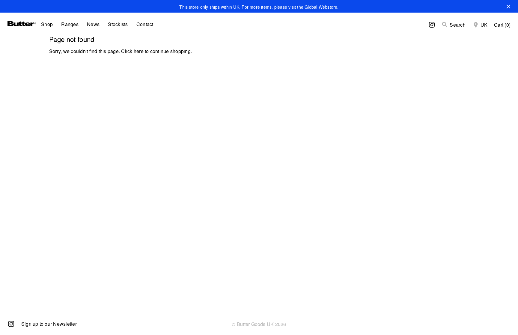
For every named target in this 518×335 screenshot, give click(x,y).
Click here (132, 51)
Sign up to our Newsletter (49, 323)
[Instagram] (11, 323)
